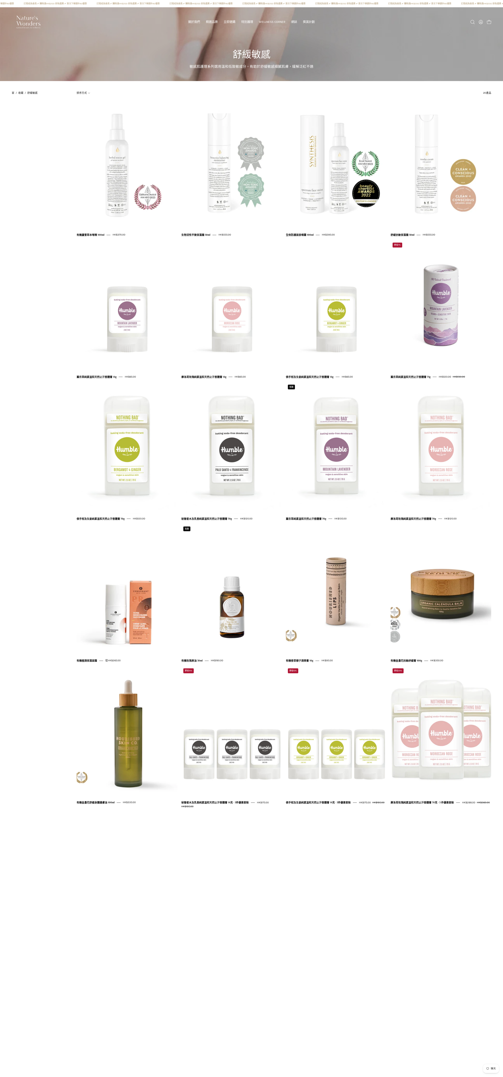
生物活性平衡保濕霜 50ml (195, 234)
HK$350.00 (436, 660)
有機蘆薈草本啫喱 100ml (90, 234)
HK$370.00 (119, 234)
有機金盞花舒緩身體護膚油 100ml (96, 802)
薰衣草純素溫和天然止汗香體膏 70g (306, 518)
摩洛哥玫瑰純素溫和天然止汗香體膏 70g (413, 518)
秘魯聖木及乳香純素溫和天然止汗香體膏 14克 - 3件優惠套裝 (215, 802)
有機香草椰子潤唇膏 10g (299, 660)
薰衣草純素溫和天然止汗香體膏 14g (97, 376)
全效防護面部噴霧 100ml (300, 234)
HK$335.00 (129, 802)
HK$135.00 (340, 518)
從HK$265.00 (113, 660)
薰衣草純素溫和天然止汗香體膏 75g (410, 376)
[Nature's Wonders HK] (28, 22)
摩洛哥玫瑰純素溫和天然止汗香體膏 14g (203, 376)
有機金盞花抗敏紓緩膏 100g (406, 660)
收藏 (20, 92)
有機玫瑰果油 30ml (192, 660)
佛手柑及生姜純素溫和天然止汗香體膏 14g (309, 376)
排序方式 (82, 92)
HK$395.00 (328, 234)
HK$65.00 (130, 376)
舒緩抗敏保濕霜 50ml (402, 234)
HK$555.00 (224, 234)
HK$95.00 (327, 660)
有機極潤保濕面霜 (87, 660)
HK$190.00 (217, 660)
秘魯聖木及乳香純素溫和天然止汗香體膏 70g (206, 518)
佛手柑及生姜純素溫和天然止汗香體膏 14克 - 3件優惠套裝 (318, 802)
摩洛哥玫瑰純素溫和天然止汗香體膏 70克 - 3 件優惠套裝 (422, 802)
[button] (212, 22)
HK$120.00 (139, 518)
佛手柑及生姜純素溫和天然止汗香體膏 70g (101, 518)
